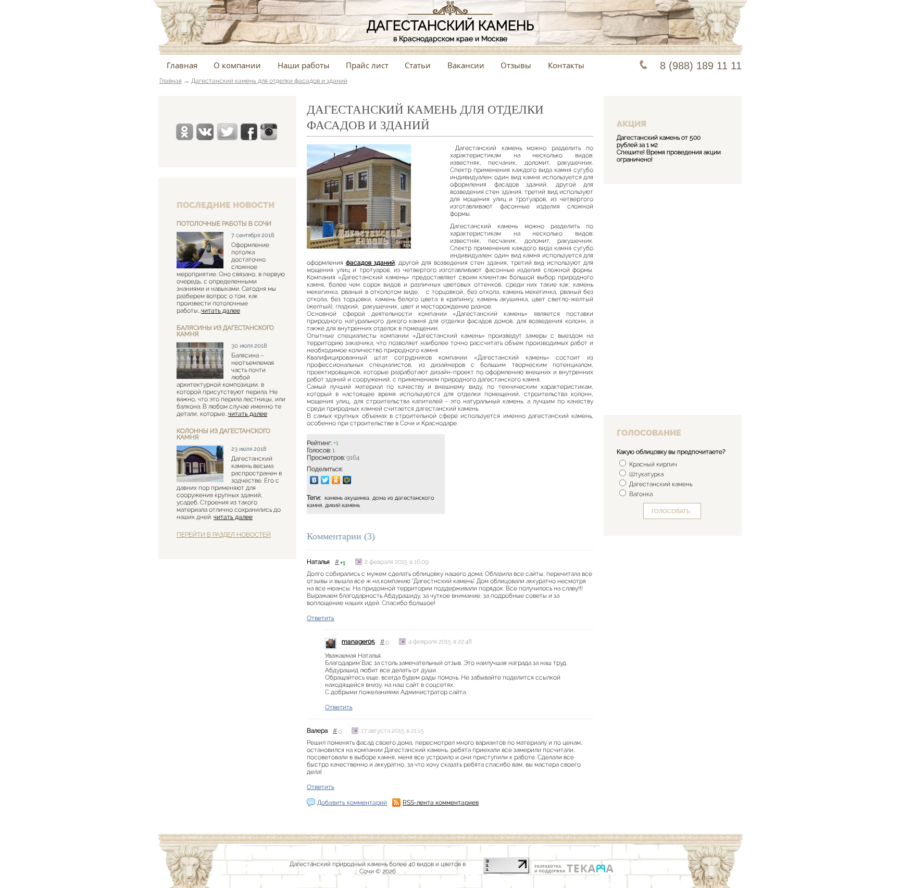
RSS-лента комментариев (441, 802)
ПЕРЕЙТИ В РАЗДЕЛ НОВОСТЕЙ (224, 534)
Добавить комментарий (352, 802)
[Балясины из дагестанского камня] (200, 361)
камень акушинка (346, 498)
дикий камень (342, 505)
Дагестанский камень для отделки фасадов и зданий (269, 80)
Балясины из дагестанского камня (225, 331)
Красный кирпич (652, 464)
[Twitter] (325, 480)
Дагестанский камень (660, 484)
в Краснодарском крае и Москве (450, 30)
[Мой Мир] (347, 480)
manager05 (358, 641)
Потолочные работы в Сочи (224, 223)
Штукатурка (646, 474)
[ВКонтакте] (314, 480)
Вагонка (640, 494)
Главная (170, 80)
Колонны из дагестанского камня (223, 434)
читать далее (220, 310)
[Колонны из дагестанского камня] (200, 465)
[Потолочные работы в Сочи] (200, 251)
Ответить (320, 618)
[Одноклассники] (336, 480)
